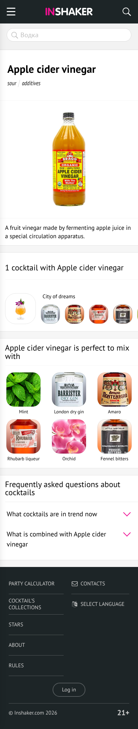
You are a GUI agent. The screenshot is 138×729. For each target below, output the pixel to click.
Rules (16, 665)
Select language (103, 604)
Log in (69, 689)
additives (31, 83)
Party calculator (32, 583)
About (17, 645)
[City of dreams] (20, 308)
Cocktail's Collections (25, 604)
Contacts (93, 583)
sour (11, 83)
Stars (16, 624)
